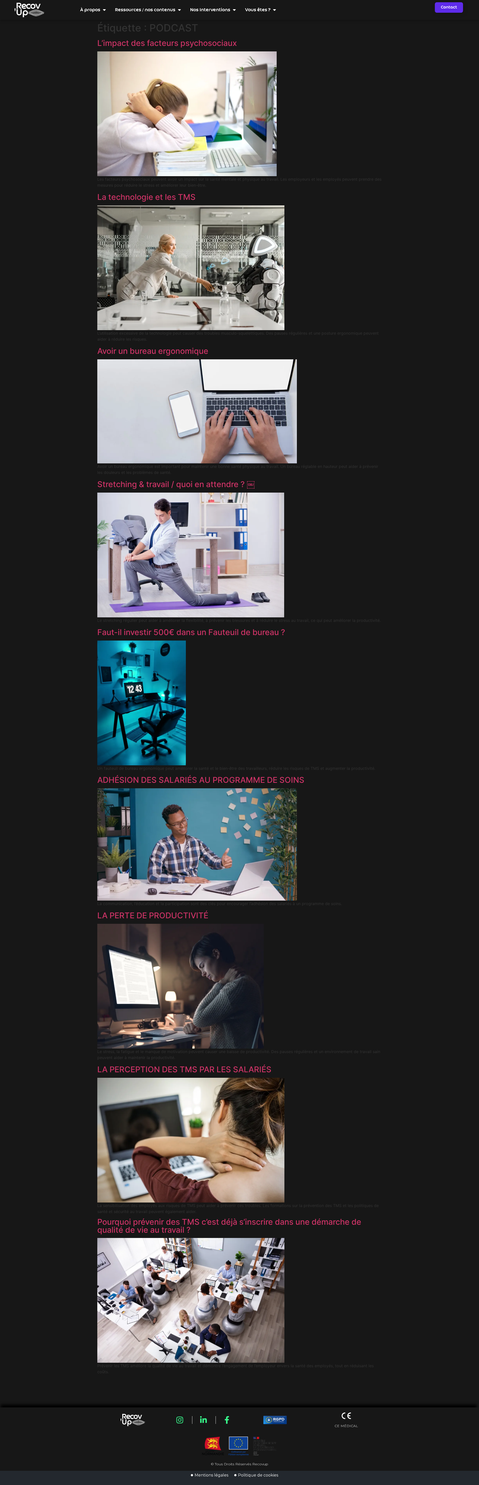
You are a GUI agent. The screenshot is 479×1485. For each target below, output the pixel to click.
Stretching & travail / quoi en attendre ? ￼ (176, 484)
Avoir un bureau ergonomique (152, 351)
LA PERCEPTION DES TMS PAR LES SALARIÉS (184, 1070)
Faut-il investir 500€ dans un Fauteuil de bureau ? (191, 632)
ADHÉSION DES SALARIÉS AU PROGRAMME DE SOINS (200, 780)
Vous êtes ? (257, 9)
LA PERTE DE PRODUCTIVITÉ (152, 916)
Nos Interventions (210, 9)
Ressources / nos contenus (145, 9)
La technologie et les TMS (146, 197)
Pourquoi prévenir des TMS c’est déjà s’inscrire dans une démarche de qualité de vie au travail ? (229, 1226)
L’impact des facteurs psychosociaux (167, 43)
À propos (90, 9)
